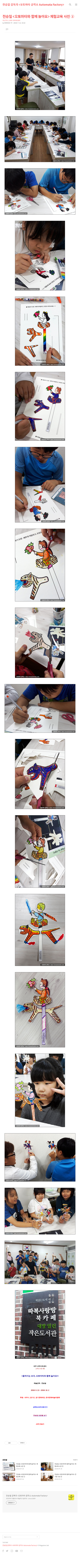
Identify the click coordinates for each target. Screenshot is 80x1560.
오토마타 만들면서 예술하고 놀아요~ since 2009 (20, 1498)
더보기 (75, 1460)
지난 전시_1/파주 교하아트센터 (11, 20)
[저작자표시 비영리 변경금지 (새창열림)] (29, 1443)
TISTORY (5, 1542)
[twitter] (7, 1551)
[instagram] (12, 1551)
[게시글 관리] (15, 1442)
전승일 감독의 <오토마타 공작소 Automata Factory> (33, 4)
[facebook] (3, 1551)
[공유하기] (12, 1442)
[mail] (21, 1551)
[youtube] (16, 1551)
